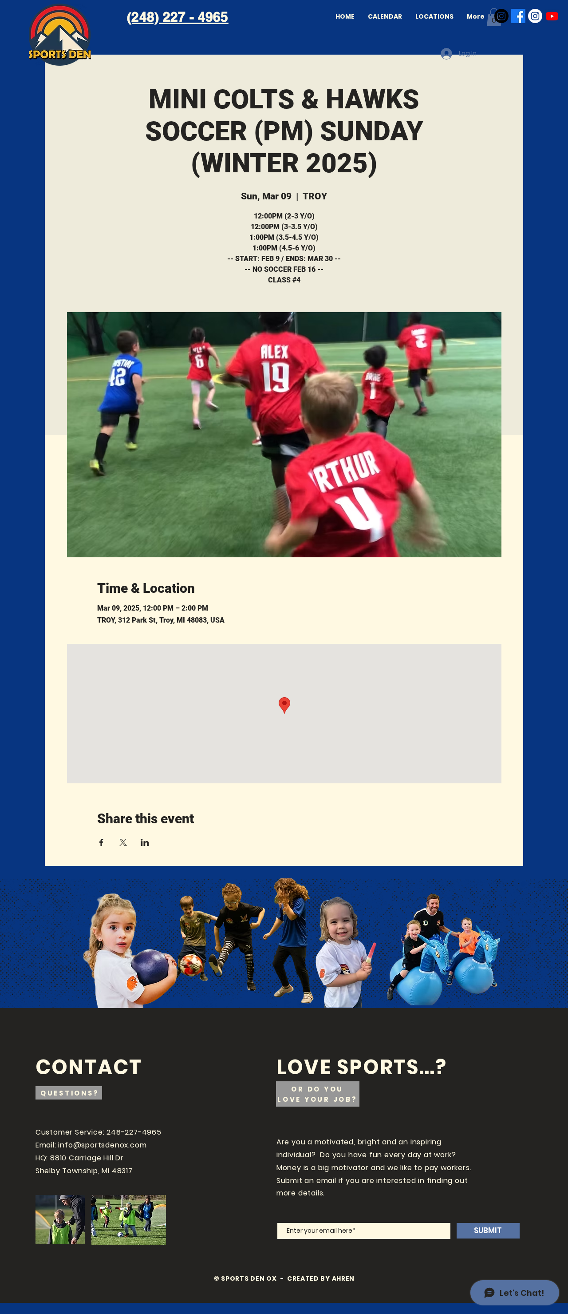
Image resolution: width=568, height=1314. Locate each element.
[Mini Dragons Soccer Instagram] (535, 16)
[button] (493, 17)
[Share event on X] (123, 842)
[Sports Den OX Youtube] (552, 16)
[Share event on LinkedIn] (145, 842)
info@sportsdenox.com (102, 1145)
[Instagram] (501, 16)
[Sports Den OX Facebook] (518, 16)
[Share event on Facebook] (101, 842)
